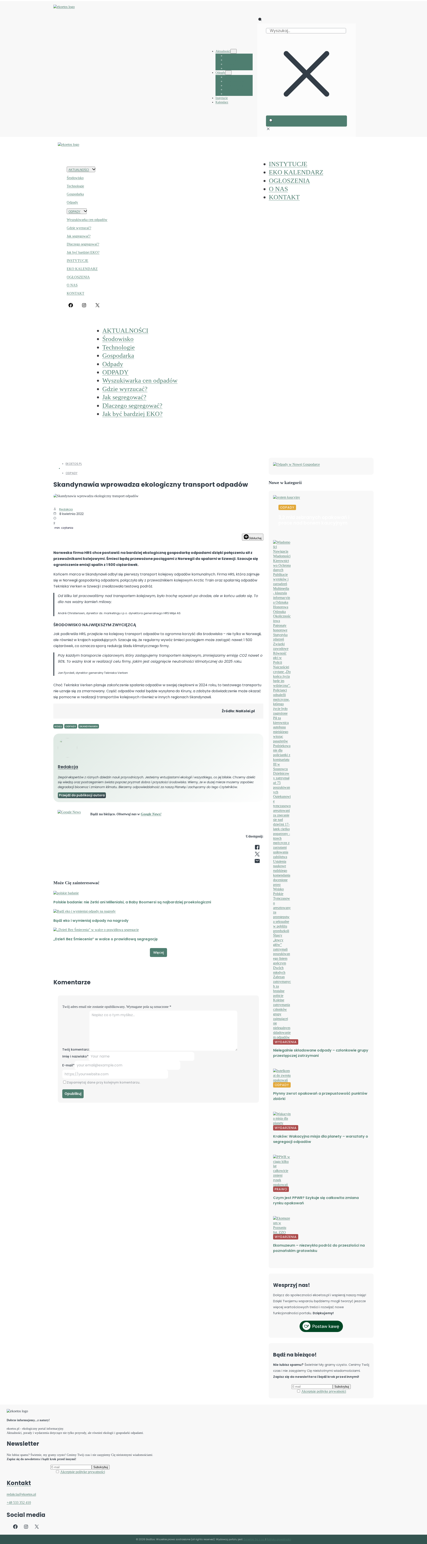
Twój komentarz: (75, 1049)
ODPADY (74, 211)
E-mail (68, 1065)
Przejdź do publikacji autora (82, 795)
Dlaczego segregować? (83, 244)
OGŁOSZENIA (78, 277)
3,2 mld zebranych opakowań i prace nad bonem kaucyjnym (313, 520)
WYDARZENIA (286, 1042)
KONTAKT (75, 293)
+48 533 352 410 (19, 1502)
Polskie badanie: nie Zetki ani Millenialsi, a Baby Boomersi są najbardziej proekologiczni (132, 902)
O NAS (72, 285)
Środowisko (75, 178)
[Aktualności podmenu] (233, 51)
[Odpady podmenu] (228, 72)
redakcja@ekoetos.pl (21, 1494)
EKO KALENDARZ (82, 269)
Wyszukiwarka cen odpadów (87, 220)
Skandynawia (88, 726)
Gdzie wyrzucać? (79, 228)
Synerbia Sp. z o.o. (254, 1539)
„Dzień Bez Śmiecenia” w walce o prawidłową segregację (105, 939)
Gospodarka (75, 194)
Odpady (72, 202)
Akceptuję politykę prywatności (323, 1391)
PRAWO (281, 1189)
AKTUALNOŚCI (78, 170)
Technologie (75, 186)
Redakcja (66, 509)
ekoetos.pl (74, 464)
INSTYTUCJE (77, 260)
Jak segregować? (79, 236)
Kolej (58, 726)
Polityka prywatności (279, 1539)
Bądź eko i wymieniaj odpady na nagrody (91, 920)
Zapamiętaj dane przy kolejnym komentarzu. (103, 1082)
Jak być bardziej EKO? (83, 252)
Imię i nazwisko (75, 1056)
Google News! (151, 814)
